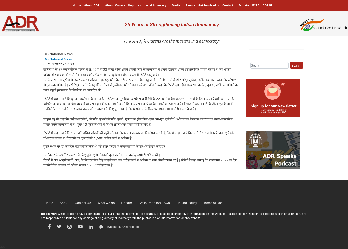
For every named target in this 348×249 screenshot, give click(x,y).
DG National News (58, 59)
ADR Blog (269, 5)
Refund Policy (186, 202)
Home (76, 5)
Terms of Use (213, 202)
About (64, 202)
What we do (106, 202)
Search (296, 65)
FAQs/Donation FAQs (154, 202)
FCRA (255, 5)
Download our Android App (121, 227)
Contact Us (83, 202)
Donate (244, 5)
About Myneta (115, 5)
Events (190, 5)
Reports (133, 5)
